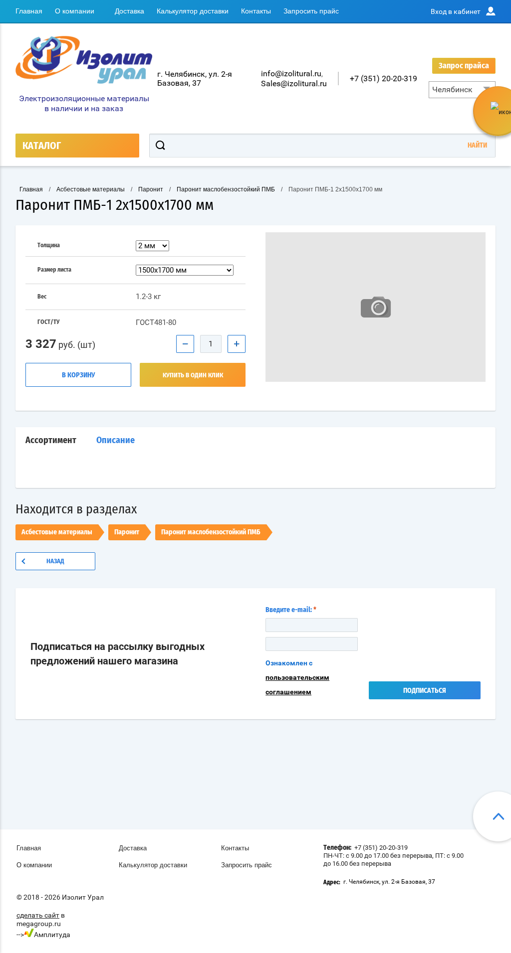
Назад (55, 561)
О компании (74, 11)
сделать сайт (37, 915)
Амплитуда (52, 935)
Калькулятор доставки (193, 11)
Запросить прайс (311, 11)
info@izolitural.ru (291, 73)
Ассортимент (50, 440)
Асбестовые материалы (56, 532)
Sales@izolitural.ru (294, 83)
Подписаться (424, 690)
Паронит (126, 532)
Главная (28, 11)
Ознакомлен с (297, 677)
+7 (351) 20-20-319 (383, 78)
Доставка (129, 11)
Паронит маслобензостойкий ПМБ (210, 532)
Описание (115, 440)
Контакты (256, 11)
